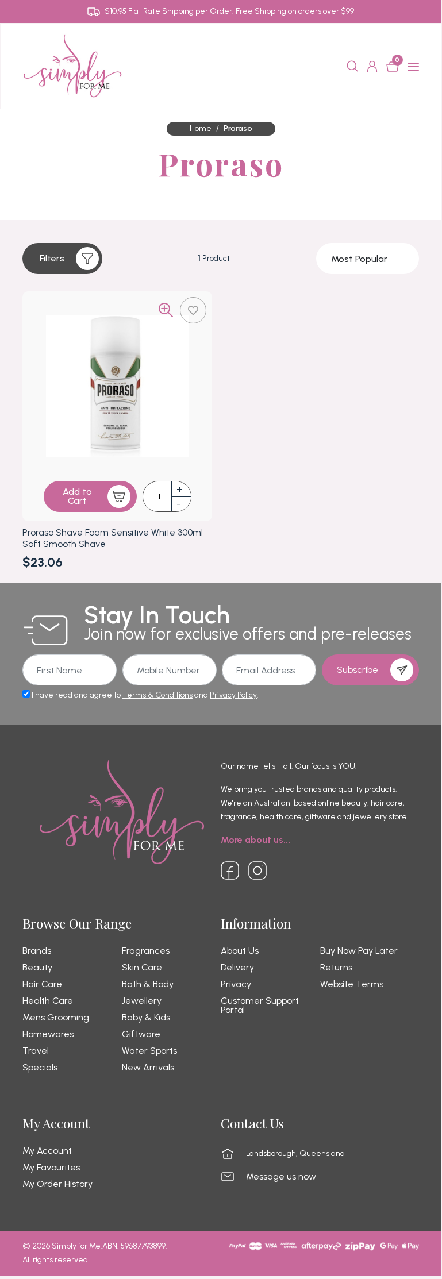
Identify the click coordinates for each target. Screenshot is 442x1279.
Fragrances (146, 951)
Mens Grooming (55, 1017)
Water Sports (149, 1050)
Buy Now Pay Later (359, 951)
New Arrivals (148, 1067)
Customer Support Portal (260, 1005)
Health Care (47, 1001)
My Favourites (51, 1167)
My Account (47, 1150)
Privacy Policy (233, 695)
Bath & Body (148, 984)
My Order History (57, 1184)
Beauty (37, 967)
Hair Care (42, 984)
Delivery (237, 967)
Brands (36, 951)
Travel (35, 1050)
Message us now (281, 1176)
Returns (336, 967)
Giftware (141, 1034)
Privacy (236, 984)
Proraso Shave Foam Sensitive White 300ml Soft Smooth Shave (112, 538)
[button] (62, 258)
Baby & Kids (146, 1017)
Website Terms (351, 984)
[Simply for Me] (72, 66)
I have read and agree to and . (144, 695)
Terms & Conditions (157, 695)
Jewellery (142, 1001)
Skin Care (142, 967)
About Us (240, 951)
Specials (39, 1067)
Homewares (48, 1034)
